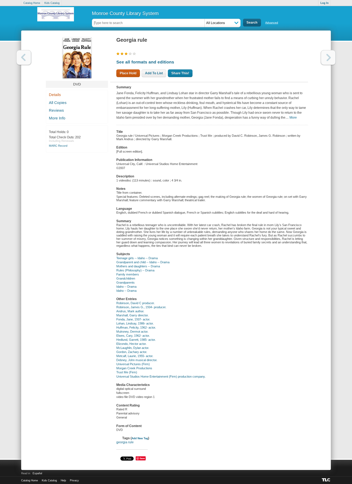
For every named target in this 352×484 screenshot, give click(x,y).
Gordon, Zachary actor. (131, 352)
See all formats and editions (145, 62)
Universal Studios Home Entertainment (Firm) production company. (161, 376)
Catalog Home (31, 2)
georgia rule (125, 442)
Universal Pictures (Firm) (133, 364)
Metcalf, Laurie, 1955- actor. (134, 356)
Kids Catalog (51, 2)
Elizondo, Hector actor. (131, 343)
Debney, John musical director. (136, 360)
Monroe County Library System (125, 13)
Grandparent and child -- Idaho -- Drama (142, 262)
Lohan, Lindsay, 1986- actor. (135, 323)
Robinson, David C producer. (135, 303)
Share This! (180, 73)
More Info (57, 118)
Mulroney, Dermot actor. (132, 331)
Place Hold (128, 73)
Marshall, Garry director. (132, 315)
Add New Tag (140, 438)
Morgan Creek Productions (134, 368)
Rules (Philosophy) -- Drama (135, 270)
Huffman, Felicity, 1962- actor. (136, 327)
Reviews (56, 110)
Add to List (154, 73)
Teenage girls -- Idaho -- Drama (137, 258)
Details (55, 95)
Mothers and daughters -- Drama (138, 266)
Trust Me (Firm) (126, 372)
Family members (127, 274)
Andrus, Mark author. (130, 311)
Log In (324, 2)
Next (328, 57)
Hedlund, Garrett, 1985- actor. (136, 339)
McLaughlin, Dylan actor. (132, 348)
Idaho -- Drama (126, 286)
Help (63, 480)
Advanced (271, 22)
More (293, 117)
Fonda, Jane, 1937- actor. (133, 319)
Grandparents (125, 282)
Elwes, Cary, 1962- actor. (133, 335)
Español (37, 473)
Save (142, 458)
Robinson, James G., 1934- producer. (141, 307)
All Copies (58, 103)
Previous (23, 57)
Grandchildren (125, 278)
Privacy (74, 480)
